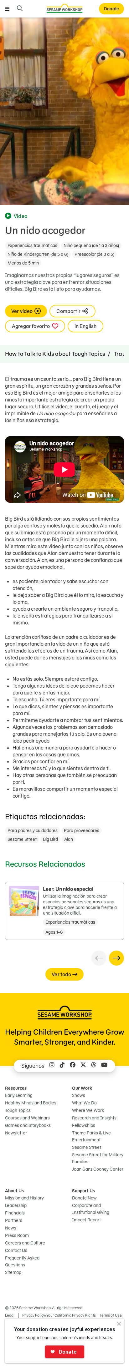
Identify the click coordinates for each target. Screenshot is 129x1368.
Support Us (83, 1191)
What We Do (84, 1103)
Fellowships (83, 1125)
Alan (68, 839)
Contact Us (16, 1250)
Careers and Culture (25, 1243)
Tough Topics (18, 1110)
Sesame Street (22, 839)
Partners (13, 1220)
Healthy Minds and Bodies (30, 1103)
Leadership (16, 1205)
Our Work (82, 1088)
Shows (78, 1095)
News (10, 1228)
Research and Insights (94, 1118)
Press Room (17, 1235)
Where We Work (88, 1110)
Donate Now (84, 1198)
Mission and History (24, 1198)
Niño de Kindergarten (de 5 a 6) (38, 254)
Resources (16, 1088)
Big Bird (50, 839)
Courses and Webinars (27, 1118)
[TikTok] (62, 1066)
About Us (14, 1191)
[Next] (116, 958)
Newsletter (16, 1133)
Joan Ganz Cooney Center (97, 1169)
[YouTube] (104, 1066)
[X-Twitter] (83, 1066)
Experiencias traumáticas (32, 245)
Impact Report (86, 1220)
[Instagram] (51, 1066)
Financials (15, 1213)
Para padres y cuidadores (33, 830)
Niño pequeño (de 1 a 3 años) (91, 245)
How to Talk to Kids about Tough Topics (55, 353)
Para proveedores (81, 830)
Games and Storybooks (28, 1125)
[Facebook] (72, 1066)
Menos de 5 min (23, 263)
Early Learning (19, 1095)
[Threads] (93, 1066)
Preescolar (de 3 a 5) (94, 254)
